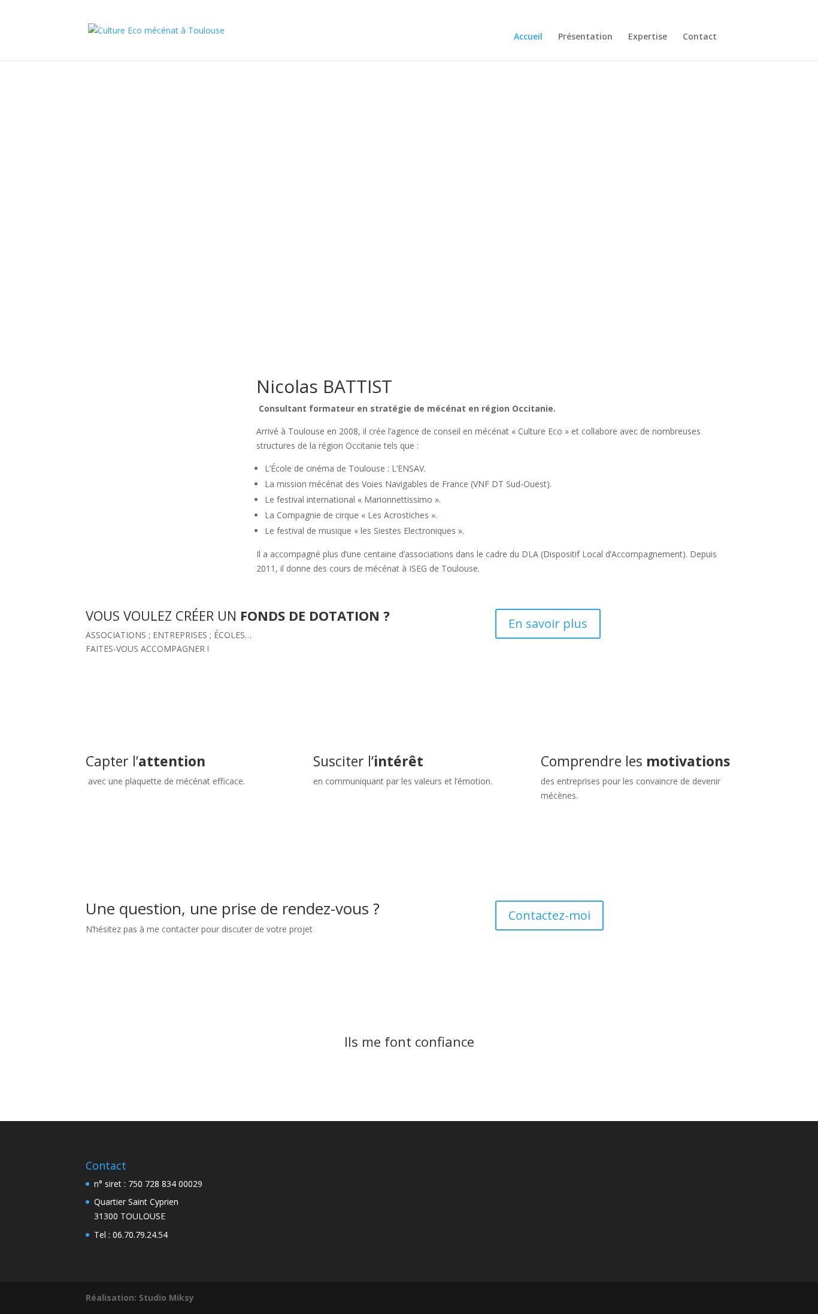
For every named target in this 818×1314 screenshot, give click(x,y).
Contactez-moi (549, 915)
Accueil (528, 37)
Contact (700, 37)
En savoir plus (547, 623)
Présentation (585, 37)
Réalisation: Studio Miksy (140, 1297)
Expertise (647, 37)
